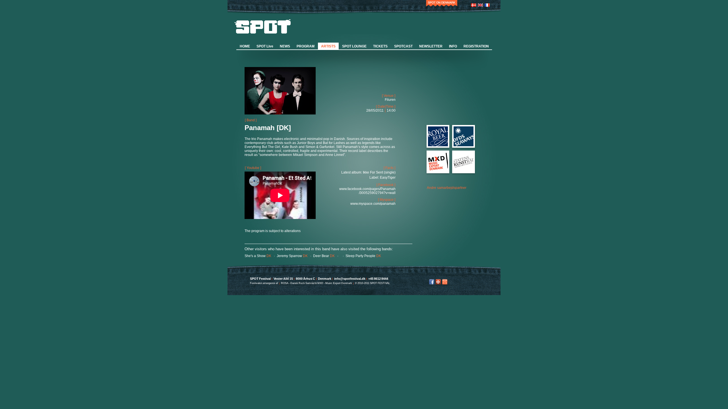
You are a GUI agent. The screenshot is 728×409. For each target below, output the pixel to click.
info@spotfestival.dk (444, 282)
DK (258, 256)
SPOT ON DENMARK (442, 4)
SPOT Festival (260, 278)
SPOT (263, 26)
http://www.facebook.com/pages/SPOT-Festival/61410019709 (431, 282)
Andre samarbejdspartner (446, 188)
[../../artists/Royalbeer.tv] (438, 145)
